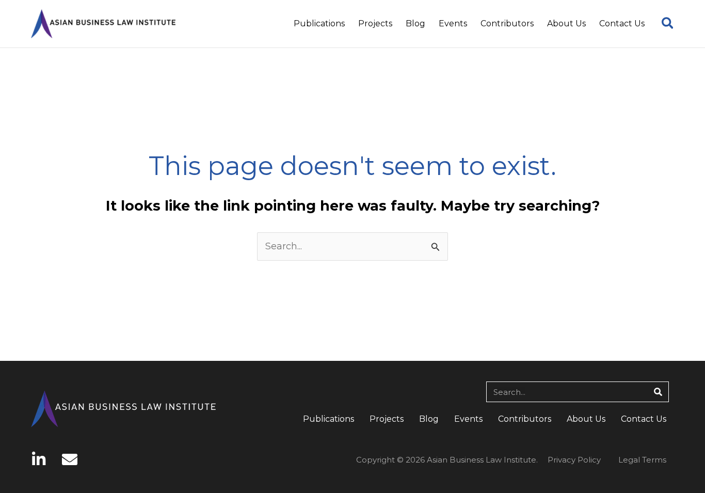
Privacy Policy (574, 460)
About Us (586, 419)
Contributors (524, 419)
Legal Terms (642, 460)
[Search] (658, 392)
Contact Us (643, 419)
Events (468, 419)
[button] (668, 25)
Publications (328, 419)
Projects (387, 419)
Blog (429, 419)
